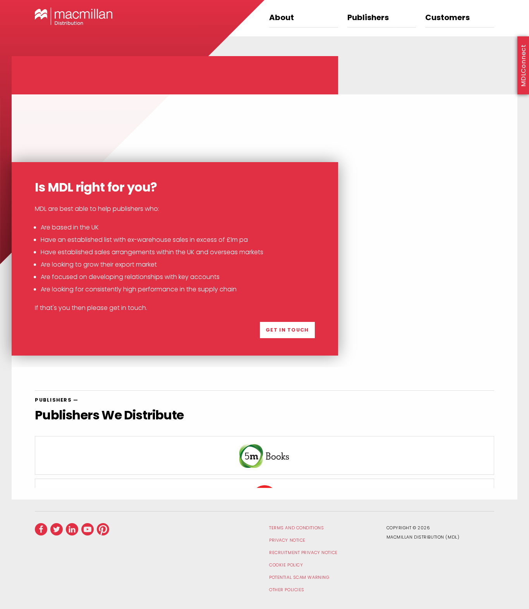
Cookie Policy (286, 565)
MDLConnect (523, 65)
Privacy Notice (287, 540)
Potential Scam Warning (299, 577)
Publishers (368, 18)
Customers (447, 18)
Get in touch (287, 330)
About (281, 18)
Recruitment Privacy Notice (303, 552)
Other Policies (286, 590)
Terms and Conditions (296, 528)
